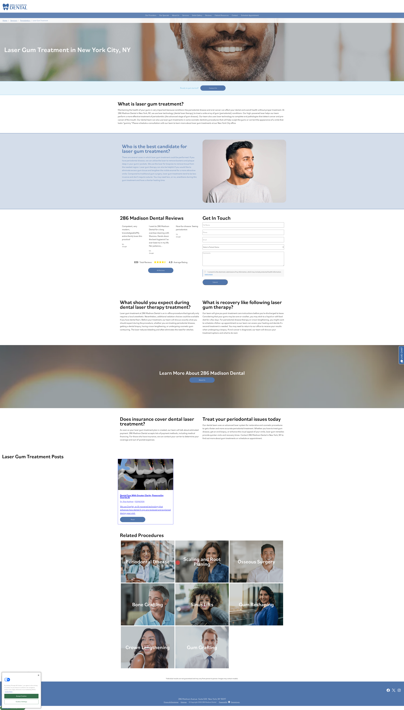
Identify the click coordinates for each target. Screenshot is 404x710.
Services (185, 15)
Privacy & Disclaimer (171, 702)
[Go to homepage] (200, 7)
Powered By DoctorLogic (229, 702)
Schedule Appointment (250, 15)
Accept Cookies (21, 696)
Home (5, 20)
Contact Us (213, 88)
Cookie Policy (9, 692)
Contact (235, 15)
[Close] (38, 675)
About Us (175, 15)
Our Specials (164, 15)
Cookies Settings (21, 702)
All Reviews (161, 270)
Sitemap (184, 702)
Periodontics (25, 20)
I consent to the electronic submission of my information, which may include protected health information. (244, 272)
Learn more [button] (209, 274)
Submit (215, 282)
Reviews (208, 15)
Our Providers (150, 15)
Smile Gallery (197, 15)
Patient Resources (222, 15)
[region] (21, 690)
